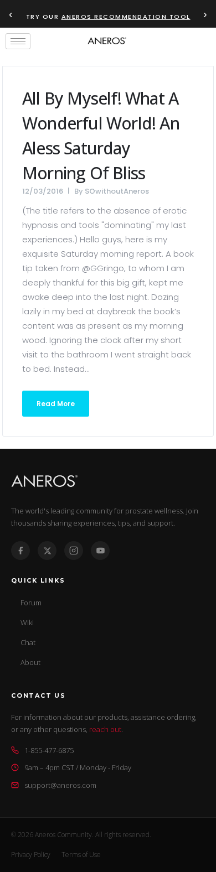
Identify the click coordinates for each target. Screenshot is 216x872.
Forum (31, 603)
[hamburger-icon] (18, 41)
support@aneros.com (60, 785)
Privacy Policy (30, 854)
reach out (105, 729)
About (30, 662)
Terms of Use (81, 854)
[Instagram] (73, 550)
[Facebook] (20, 550)
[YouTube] (100, 550)
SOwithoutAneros (117, 191)
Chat (27, 642)
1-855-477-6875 (49, 750)
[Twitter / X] (47, 550)
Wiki (27, 622)
